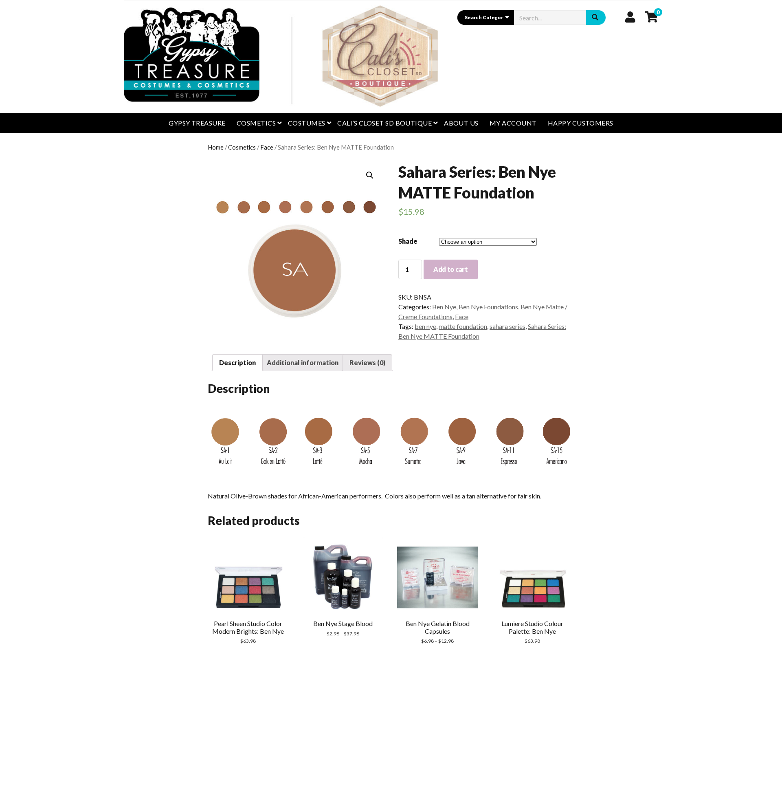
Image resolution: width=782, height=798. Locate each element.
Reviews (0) (367, 362)
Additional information (302, 362)
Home (216, 147)
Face (266, 147)
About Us (461, 123)
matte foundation (463, 326)
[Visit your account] (630, 17)
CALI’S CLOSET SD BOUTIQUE (384, 123)
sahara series (507, 326)
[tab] (237, 362)
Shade (407, 241)
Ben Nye (444, 307)
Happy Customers (580, 123)
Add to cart (450, 269)
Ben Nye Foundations (488, 307)
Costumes (306, 123)
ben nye (425, 326)
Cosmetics (256, 123)
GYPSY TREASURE (197, 123)
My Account (513, 123)
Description (237, 362)
